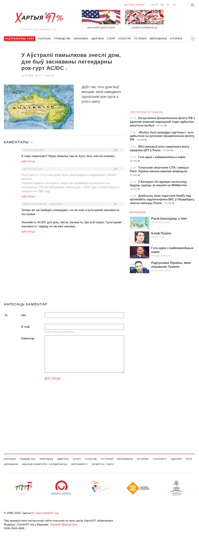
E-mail (25, 326)
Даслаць (53, 378)
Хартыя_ (39, 18)
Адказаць (28, 161)
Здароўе (176, 459)
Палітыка (44, 38)
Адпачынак (11, 464)
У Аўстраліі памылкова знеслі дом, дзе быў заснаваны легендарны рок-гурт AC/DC (71, 61)
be (162, 5)
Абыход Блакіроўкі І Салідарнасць (44, 464)
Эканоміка (81, 38)
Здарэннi (97, 38)
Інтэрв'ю (176, 38)
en (174, 5)
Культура (124, 38)
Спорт (111, 38)
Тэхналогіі (160, 459)
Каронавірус (79, 464)
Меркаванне (158, 38)
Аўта (189, 459)
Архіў (154, 5)
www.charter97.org (46, 512)
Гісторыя (140, 38)
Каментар (27, 338)
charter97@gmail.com (63, 524)
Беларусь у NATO (103, 464)
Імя (23, 315)
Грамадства (62, 38)
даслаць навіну (134, 5)
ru (168, 5)
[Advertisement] (64, 269)
